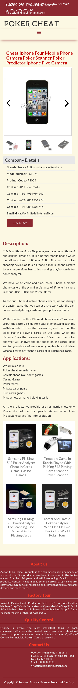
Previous (9, 103)
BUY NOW (19, 222)
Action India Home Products (45, 682)
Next (66, 103)
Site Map (69, 682)
